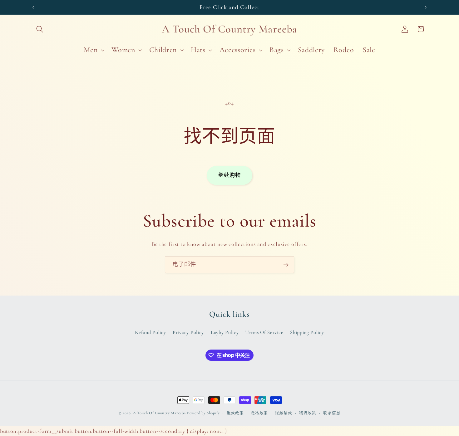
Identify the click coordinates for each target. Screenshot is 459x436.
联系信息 (331, 412)
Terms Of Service (264, 332)
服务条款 (283, 412)
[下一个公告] (425, 7)
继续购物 (229, 175)
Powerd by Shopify (203, 412)
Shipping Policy (307, 332)
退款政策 (235, 412)
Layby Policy (225, 332)
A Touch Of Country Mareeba (159, 412)
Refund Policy (150, 332)
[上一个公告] (33, 7)
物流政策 (307, 412)
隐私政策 (259, 412)
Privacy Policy (188, 332)
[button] (40, 29)
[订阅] (286, 264)
